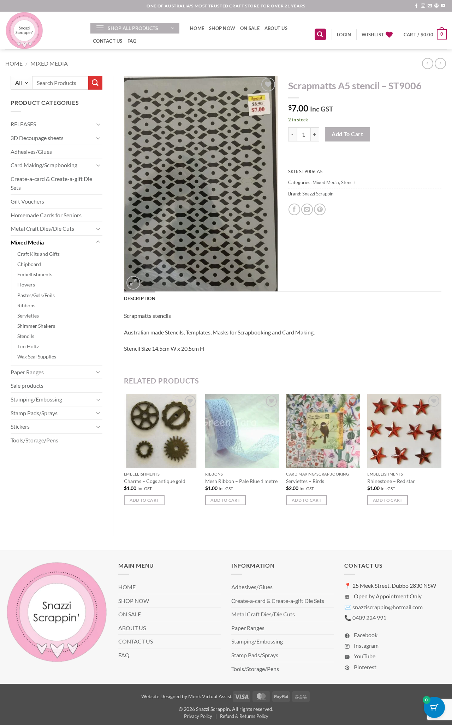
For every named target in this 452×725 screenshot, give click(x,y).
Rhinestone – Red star (391, 481)
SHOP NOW (222, 28)
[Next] (441, 458)
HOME (197, 28)
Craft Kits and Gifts (38, 254)
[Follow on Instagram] (423, 6)
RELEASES (23, 124)
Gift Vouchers (27, 201)
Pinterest (364, 667)
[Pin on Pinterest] (320, 209)
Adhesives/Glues (31, 151)
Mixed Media (49, 63)
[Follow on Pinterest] (436, 6)
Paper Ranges (27, 372)
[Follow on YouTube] (443, 6)
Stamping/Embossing (36, 399)
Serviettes (28, 316)
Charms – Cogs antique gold (154, 481)
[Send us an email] (430, 6)
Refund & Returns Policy (244, 716)
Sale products (27, 385)
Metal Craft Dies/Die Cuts (42, 228)
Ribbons (26, 305)
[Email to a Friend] (307, 209)
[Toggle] (98, 124)
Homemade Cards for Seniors (46, 215)
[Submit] (95, 83)
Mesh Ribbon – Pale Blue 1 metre (241, 481)
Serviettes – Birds (305, 481)
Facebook (365, 635)
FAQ (132, 41)
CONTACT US (108, 41)
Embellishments (34, 274)
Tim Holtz (28, 346)
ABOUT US (275, 28)
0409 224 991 (369, 617)
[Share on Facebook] (294, 209)
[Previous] (124, 458)
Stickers (20, 426)
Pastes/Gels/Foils (36, 295)
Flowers (26, 285)
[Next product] (427, 63)
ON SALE (250, 28)
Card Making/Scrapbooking (44, 165)
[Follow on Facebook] (416, 6)
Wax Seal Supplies (36, 357)
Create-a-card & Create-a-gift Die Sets (51, 183)
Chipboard (29, 264)
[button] (134, 28)
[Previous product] (440, 63)
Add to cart (347, 134)
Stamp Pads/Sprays (34, 413)
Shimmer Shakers (36, 326)
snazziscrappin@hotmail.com (387, 607)
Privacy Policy (198, 716)
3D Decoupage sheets (37, 137)
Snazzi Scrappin (317, 194)
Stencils (25, 336)
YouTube (364, 656)
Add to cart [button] (144, 500)
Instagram (366, 645)
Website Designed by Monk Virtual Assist (186, 696)
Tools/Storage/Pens (34, 440)
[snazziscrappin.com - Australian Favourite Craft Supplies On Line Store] (42, 30)
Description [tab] (139, 298)
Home (14, 63)
